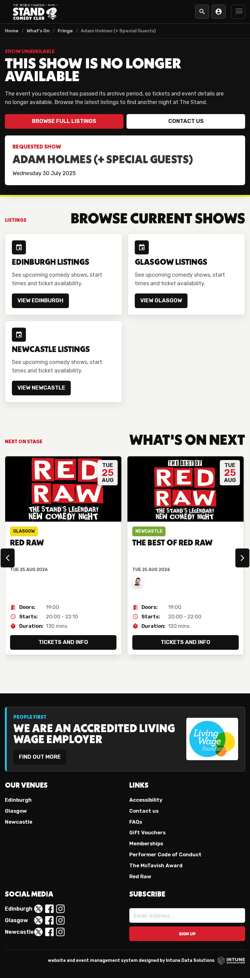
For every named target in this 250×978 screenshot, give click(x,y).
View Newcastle (41, 387)
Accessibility (145, 800)
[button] (238, 12)
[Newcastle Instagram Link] (60, 932)
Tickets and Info (63, 642)
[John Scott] (137, 581)
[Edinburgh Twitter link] (38, 908)
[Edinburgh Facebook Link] (49, 908)
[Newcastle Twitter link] (38, 932)
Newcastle (18, 822)
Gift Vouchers (147, 832)
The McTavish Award (156, 865)
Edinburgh (18, 800)
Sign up (187, 933)
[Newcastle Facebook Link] (49, 932)
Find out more (40, 756)
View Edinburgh (40, 300)
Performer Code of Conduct (165, 854)
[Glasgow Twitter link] (38, 920)
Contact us (186, 121)
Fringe (65, 31)
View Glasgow (161, 300)
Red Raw (140, 876)
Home (12, 31)
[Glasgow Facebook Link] (49, 920)
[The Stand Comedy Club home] (35, 11)
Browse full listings (64, 121)
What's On (38, 31)
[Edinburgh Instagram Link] (60, 908)
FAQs (135, 822)
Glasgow (16, 811)
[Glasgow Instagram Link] (60, 920)
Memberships (146, 843)
